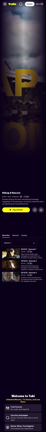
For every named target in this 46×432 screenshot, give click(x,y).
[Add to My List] (35, 210)
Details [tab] (24, 235)
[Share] (41, 210)
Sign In (38, 4)
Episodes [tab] (6, 235)
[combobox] (19, 243)
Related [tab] (15, 235)
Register (30, 4)
